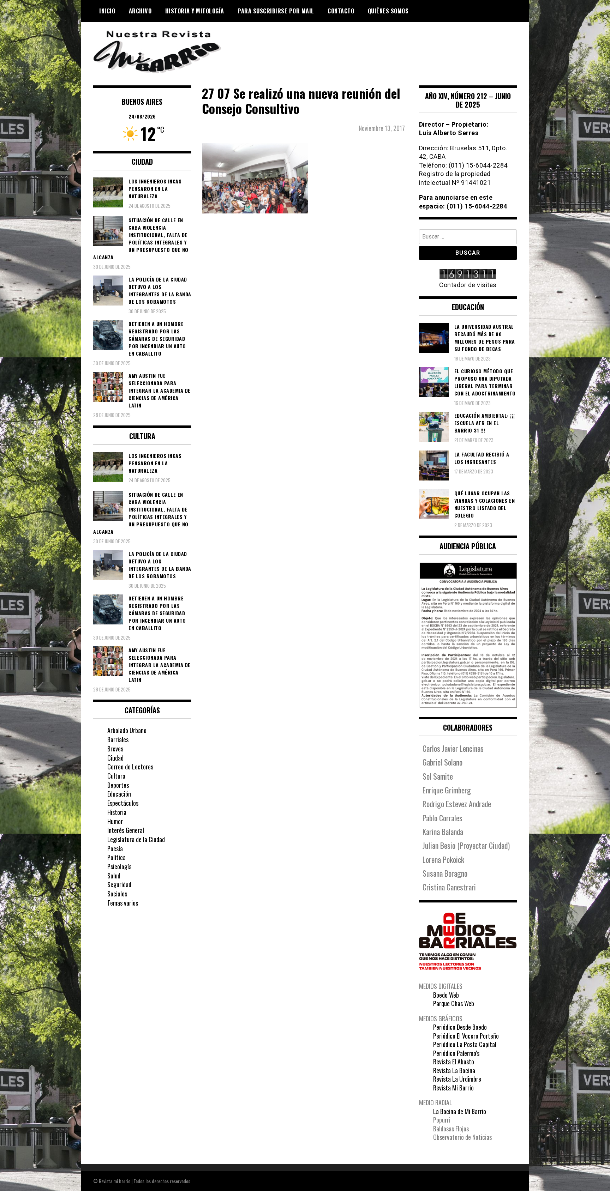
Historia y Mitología (194, 11)
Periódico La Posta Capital (464, 1044)
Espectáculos (122, 803)
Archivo (140, 11)
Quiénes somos (388, 11)
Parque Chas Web (453, 1003)
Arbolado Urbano (126, 730)
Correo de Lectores (130, 766)
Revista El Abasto (453, 1061)
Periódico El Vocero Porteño (466, 1035)
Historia (116, 812)
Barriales (117, 739)
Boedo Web (446, 994)
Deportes (118, 785)
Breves (115, 748)
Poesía (115, 848)
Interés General (125, 830)
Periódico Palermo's (456, 1053)
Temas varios (122, 902)
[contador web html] (468, 274)
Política (116, 857)
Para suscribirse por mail (276, 11)
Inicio (107, 11)
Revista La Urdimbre (457, 1078)
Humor (115, 821)
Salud (113, 875)
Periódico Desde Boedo (460, 1027)
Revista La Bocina (454, 1070)
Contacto (341, 11)
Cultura (116, 775)
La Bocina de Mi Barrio (459, 1111)
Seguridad (119, 884)
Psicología (119, 866)
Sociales (117, 893)
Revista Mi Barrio (453, 1087)
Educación (119, 793)
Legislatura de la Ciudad (136, 839)
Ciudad (115, 757)
